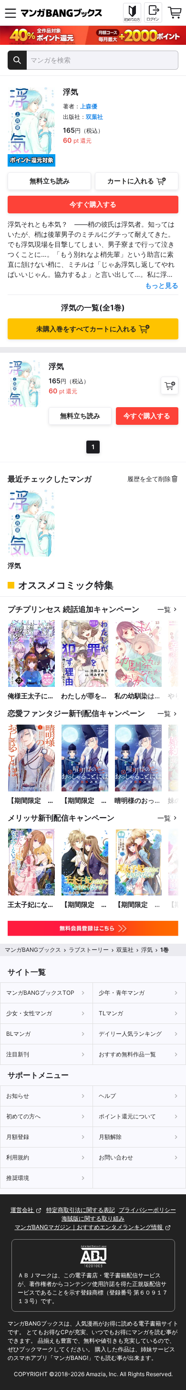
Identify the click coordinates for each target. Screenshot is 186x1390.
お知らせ (17, 1095)
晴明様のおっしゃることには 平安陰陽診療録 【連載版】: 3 (138, 800)
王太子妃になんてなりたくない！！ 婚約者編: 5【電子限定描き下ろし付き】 (31, 904)
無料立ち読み (50, 181)
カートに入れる (130, 181)
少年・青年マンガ (122, 992)
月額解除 (110, 1136)
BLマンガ (18, 1033)
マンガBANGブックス (33, 949)
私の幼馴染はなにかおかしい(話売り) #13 (137, 696)
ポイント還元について (127, 1116)
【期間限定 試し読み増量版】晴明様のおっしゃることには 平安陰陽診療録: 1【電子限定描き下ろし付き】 (31, 800)
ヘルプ (107, 1095)
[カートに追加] (169, 385)
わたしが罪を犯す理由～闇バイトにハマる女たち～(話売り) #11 (84, 696)
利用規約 (17, 1157)
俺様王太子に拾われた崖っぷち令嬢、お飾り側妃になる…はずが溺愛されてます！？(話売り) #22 (31, 696)
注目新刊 (17, 1054)
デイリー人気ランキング (130, 1033)
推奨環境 (17, 1177)
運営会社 (22, 1209)
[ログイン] (153, 12)
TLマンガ (111, 1013)
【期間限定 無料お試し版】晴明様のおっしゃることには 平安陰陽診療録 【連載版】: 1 (84, 800)
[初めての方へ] (132, 13)
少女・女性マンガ (29, 1013)
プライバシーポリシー (147, 1209)
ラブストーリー (89, 949)
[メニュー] (10, 12)
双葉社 (94, 116)
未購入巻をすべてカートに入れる (86, 329)
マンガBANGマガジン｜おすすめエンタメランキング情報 (89, 1227)
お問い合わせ (116, 1157)
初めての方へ (23, 1116)
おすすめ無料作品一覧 (127, 1054)
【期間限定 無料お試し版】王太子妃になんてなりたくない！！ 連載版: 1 (84, 904)
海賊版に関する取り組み (93, 1218)
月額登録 (17, 1136)
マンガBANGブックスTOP (40, 992)
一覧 (164, 609)
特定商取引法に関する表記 (80, 1209)
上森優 (88, 106)
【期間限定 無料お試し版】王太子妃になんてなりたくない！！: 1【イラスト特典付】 (137, 904)
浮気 (14, 565)
